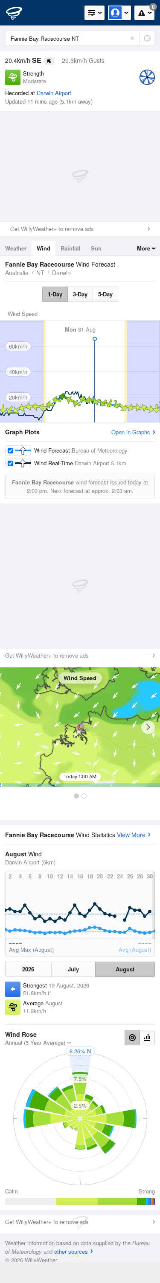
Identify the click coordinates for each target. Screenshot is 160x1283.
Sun (96, 248)
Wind (43, 248)
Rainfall (71, 248)
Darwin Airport (54, 93)
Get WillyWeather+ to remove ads (52, 229)
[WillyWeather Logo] (19, 13)
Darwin (61, 272)
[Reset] (132, 38)
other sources (71, 1251)
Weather (15, 248)
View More (131, 834)
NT (40, 272)
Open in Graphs (130, 432)
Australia (17, 272)
